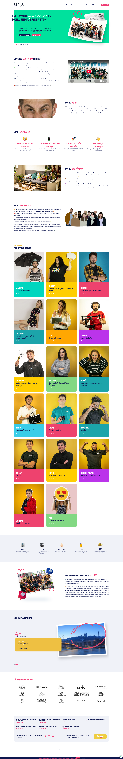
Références (94, 4)
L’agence (73, 4)
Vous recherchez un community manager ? (26, 721)
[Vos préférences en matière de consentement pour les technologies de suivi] (121, 757)
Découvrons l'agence (24, 35)
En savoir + (83, 758)
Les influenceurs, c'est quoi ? (71, 727)
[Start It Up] (19, 5)
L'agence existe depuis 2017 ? (48, 727)
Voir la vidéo (37, 35)
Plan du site (49, 749)
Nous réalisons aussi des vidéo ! (26, 727)
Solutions (80, 4)
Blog (87, 4)
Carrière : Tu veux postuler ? (70, 749)
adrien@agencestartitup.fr (23, 643)
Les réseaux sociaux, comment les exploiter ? (49, 721)
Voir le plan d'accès (23, 648)
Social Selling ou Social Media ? (95, 720)
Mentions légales (58, 749)
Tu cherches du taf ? (68, 720)
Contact (104, 5)
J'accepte (78, 758)
